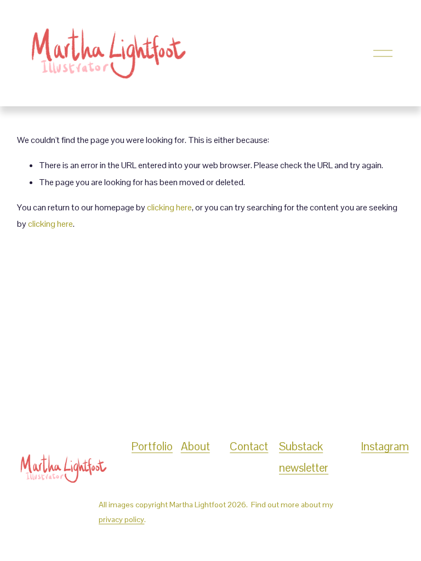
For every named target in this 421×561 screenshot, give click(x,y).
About (195, 446)
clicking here (169, 207)
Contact (249, 446)
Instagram (385, 446)
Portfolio (152, 446)
